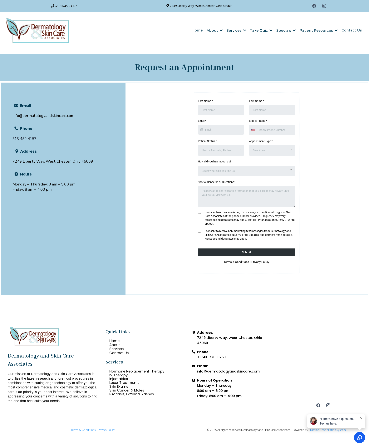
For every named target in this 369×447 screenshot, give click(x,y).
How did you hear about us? (214, 161)
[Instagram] (324, 6)
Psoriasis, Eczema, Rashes (131, 394)
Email (202, 120)
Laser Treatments (124, 382)
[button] (221, 30)
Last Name (256, 101)
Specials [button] (284, 30)
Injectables (118, 378)
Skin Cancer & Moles (126, 390)
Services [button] (234, 30)
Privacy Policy (260, 262)
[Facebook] (314, 6)
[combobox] (253, 130)
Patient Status (207, 141)
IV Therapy (118, 375)
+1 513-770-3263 (211, 357)
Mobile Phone (258, 120)
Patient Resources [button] (317, 30)
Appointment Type (261, 141)
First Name (205, 101)
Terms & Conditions (236, 262)
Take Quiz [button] (259, 30)
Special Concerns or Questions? (216, 182)
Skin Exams (118, 386)
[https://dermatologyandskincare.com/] (37, 30)
